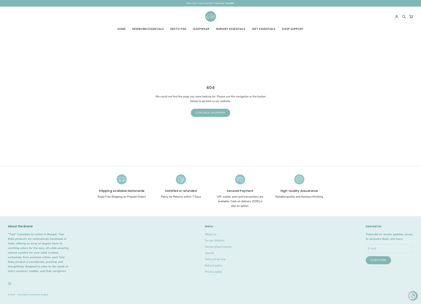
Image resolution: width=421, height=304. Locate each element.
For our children (214, 240)
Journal (209, 253)
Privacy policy (213, 272)
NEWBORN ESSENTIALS (148, 29)
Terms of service (215, 259)
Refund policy (213, 265)
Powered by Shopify (38, 294)
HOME (121, 29)
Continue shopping (210, 113)
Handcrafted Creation (218, 247)
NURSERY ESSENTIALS (230, 29)
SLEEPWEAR (201, 29)
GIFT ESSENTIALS (263, 29)
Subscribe (378, 260)
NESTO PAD (178, 29)
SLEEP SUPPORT (293, 29)
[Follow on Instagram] (9, 283)
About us (210, 234)
